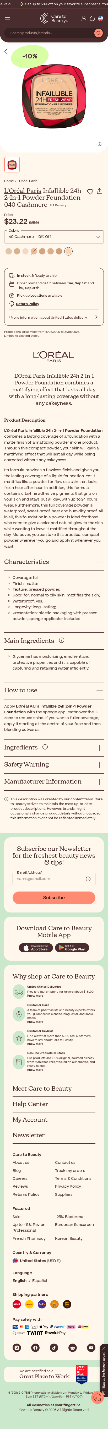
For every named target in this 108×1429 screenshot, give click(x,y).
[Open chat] (97, 1397)
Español (39, 1281)
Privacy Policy (68, 1186)
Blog (17, 1170)
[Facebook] (35, 1348)
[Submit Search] (98, 33)
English (20, 1281)
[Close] (104, 1347)
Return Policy (27, 304)
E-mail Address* (29, 873)
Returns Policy (26, 1194)
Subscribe (53, 898)
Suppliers (64, 1194)
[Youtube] (91, 1348)
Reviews (20, 1186)
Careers (20, 1178)
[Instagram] (17, 1348)
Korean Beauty (68, 1238)
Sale (16, 1217)
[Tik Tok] (54, 1348)
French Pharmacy (29, 1238)
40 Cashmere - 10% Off (30, 237)
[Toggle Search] (16, 18)
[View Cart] (92, 18)
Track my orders (70, 1170)
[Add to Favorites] (90, 192)
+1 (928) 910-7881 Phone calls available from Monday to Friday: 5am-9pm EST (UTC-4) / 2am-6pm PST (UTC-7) (54, 1395)
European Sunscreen (74, 1224)
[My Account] (84, 18)
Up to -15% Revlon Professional (29, 1227)
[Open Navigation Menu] (7, 18)
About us (21, 1162)
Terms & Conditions (73, 1178)
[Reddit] (72, 1348)
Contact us (65, 1162)
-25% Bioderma (69, 1217)
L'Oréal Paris (22, 191)
